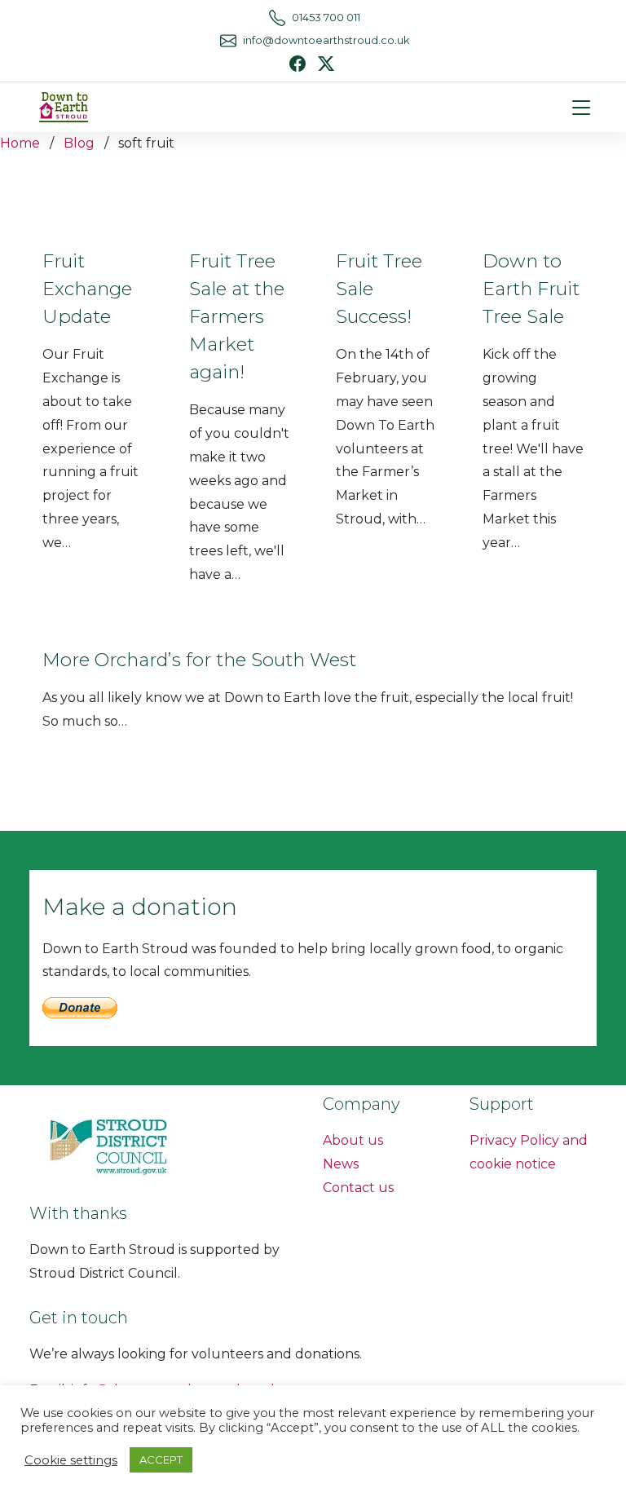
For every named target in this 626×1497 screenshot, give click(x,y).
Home (20, 143)
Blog (79, 143)
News (341, 1164)
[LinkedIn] (326, 62)
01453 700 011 (326, 17)
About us (353, 1140)
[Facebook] (297, 63)
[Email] (228, 40)
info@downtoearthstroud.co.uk (326, 40)
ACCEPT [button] (161, 1459)
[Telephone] (277, 18)
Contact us (358, 1187)
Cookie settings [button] (70, 1460)
